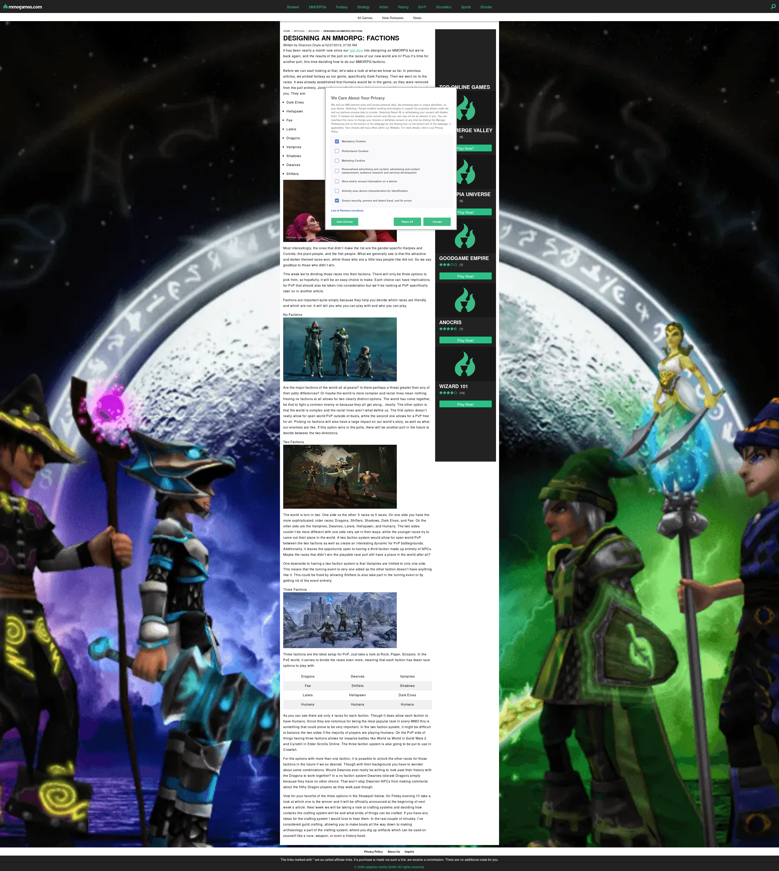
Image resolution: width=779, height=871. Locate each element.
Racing (403, 6)
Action (383, 6)
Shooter (486, 6)
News (417, 17)
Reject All (407, 221)
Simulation (443, 6)
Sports (466, 6)
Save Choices (345, 221)
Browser (293, 6)
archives (314, 30)
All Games (364, 17)
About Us (393, 851)
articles (299, 30)
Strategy (363, 6)
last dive (356, 50)
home (286, 30)
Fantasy (342, 6)
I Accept (437, 221)
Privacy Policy (373, 851)
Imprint (409, 851)
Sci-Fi (422, 6)
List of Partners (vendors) (347, 210)
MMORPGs (317, 6)
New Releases (392, 17)
